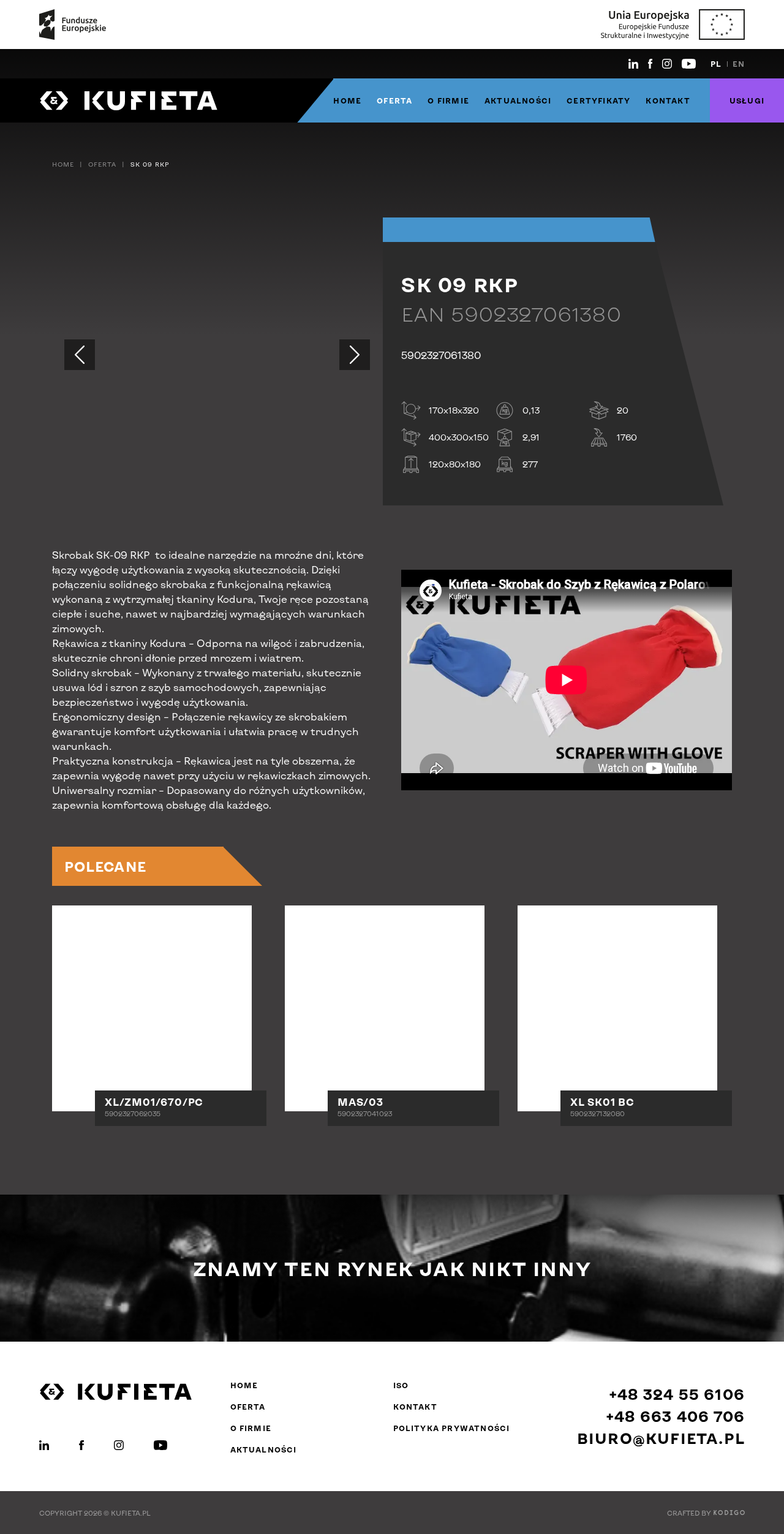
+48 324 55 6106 (677, 1394)
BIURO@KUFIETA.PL (661, 1438)
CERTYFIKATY (598, 100)
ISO (401, 1385)
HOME (347, 100)
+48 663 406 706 (675, 1416)
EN (739, 63)
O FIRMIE (448, 100)
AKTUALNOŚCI (517, 100)
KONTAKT (668, 100)
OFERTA (394, 100)
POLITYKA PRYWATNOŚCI (451, 1428)
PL (716, 63)
